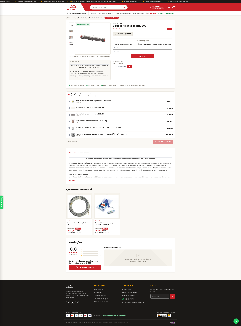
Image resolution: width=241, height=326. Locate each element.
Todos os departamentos (77, 13)
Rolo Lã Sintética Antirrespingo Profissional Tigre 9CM (104, 223)
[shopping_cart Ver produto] (79, 206)
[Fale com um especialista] (236, 321)
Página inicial (71, 18)
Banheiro (94, 13)
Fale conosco (126, 289)
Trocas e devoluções (101, 299)
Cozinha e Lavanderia (123, 13)
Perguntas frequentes (129, 292)
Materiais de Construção (141, 13)
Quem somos (98, 289)
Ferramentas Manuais (95, 18)
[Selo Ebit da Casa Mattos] (169, 315)
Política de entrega (128, 296)
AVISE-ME (142, 56)
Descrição (72, 153)
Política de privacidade (101, 302)
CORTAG (119, 23)
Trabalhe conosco (100, 296)
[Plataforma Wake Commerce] (172, 323)
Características (84, 153)
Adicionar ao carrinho (162, 142)
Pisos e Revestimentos (107, 13)
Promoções (152, 13)
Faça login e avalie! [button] (85, 267)
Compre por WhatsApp (166, 13)
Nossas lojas (98, 292)
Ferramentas (82, 18)
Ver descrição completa (78, 78)
